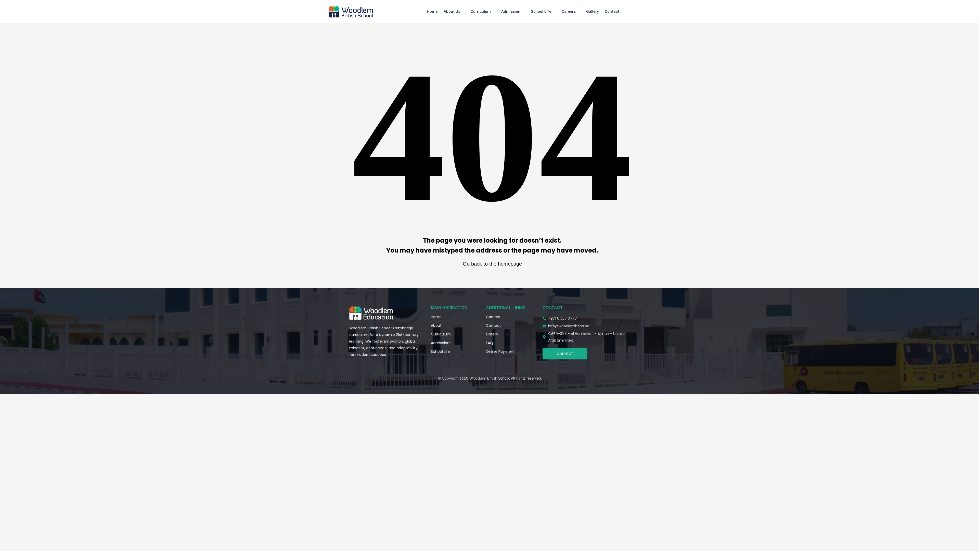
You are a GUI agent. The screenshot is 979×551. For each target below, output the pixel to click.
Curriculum (481, 11)
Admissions (441, 342)
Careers (569, 11)
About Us (452, 11)
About (436, 325)
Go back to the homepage (492, 264)
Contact (612, 11)
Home (432, 11)
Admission (510, 11)
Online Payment (500, 351)
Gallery (592, 11)
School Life (541, 11)
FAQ (489, 342)
